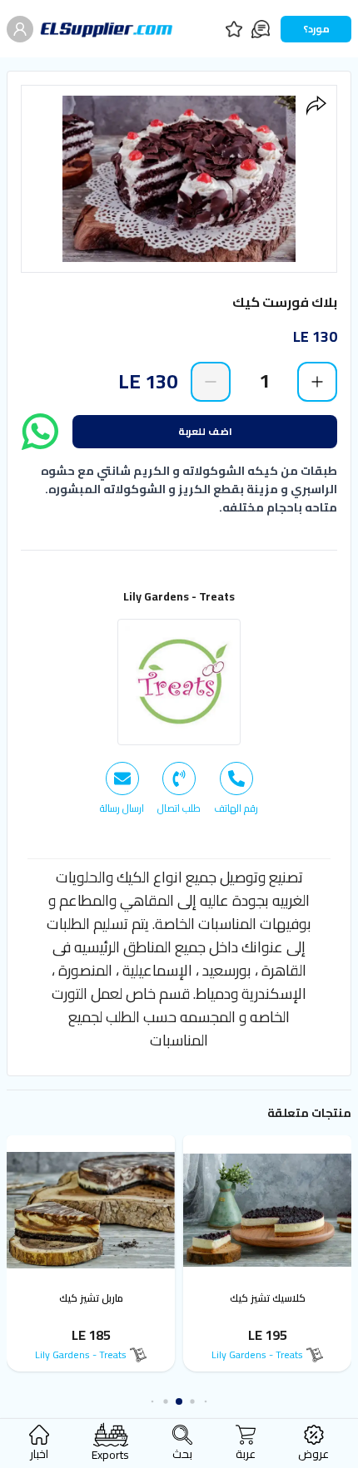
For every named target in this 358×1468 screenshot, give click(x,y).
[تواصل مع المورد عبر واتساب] (40, 432)
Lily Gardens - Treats (179, 596)
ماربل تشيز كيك (91, 1297)
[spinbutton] (264, 381)
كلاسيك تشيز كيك (268, 1297)
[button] (206, 1402)
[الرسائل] (260, 29)
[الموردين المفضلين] (234, 29)
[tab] (236, 788)
